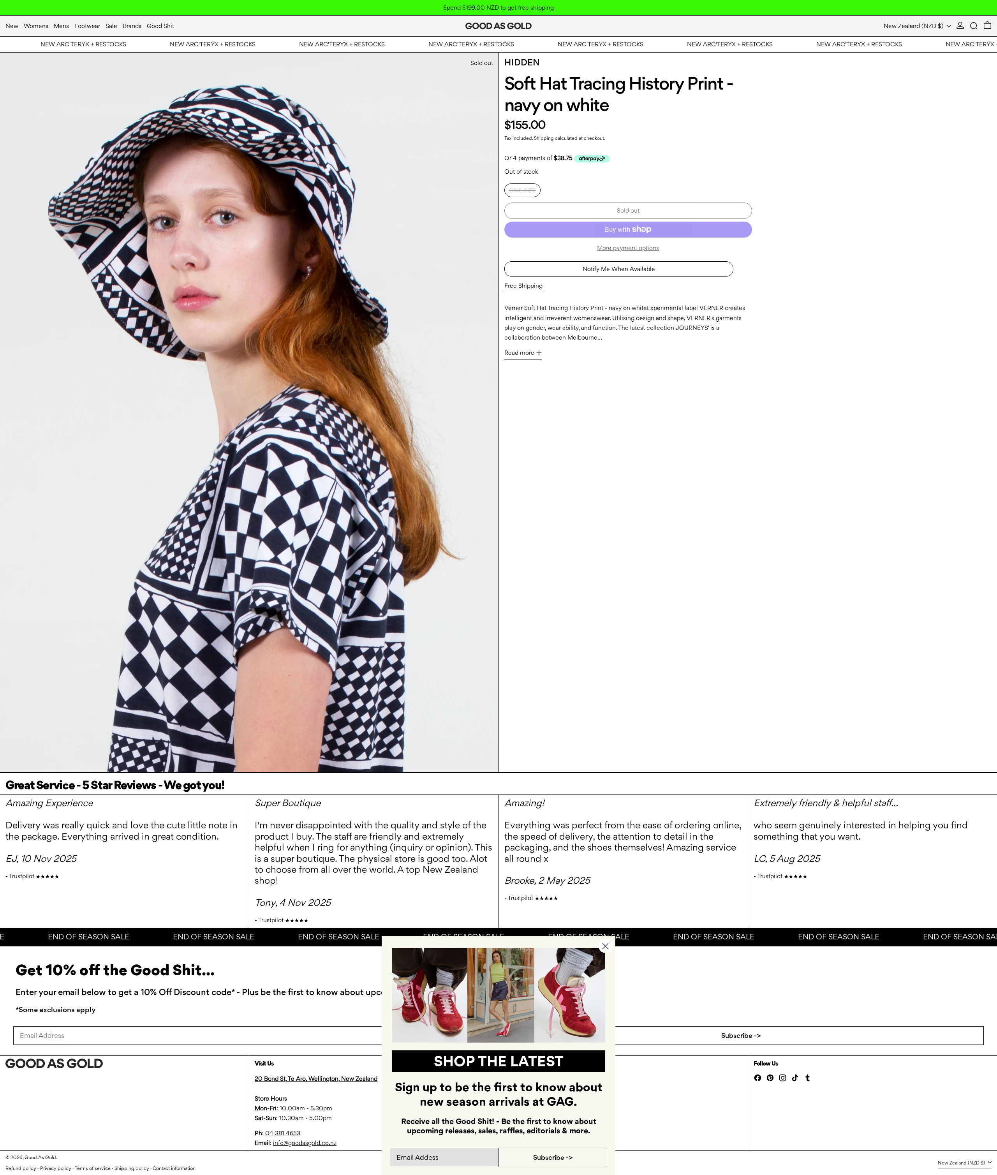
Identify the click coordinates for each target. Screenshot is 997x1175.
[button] (974, 26)
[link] (498, 995)
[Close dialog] (605, 946)
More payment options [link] (628, 248)
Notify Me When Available (619, 269)
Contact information (174, 1168)
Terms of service (93, 1168)
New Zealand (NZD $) (914, 26)
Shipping (544, 138)
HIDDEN (522, 62)
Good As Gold (40, 1157)
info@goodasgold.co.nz (304, 1143)
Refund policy (20, 1168)
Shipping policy (131, 1168)
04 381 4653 (282, 1133)
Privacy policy (55, 1168)
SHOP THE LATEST (499, 1061)
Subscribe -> (741, 1035)
